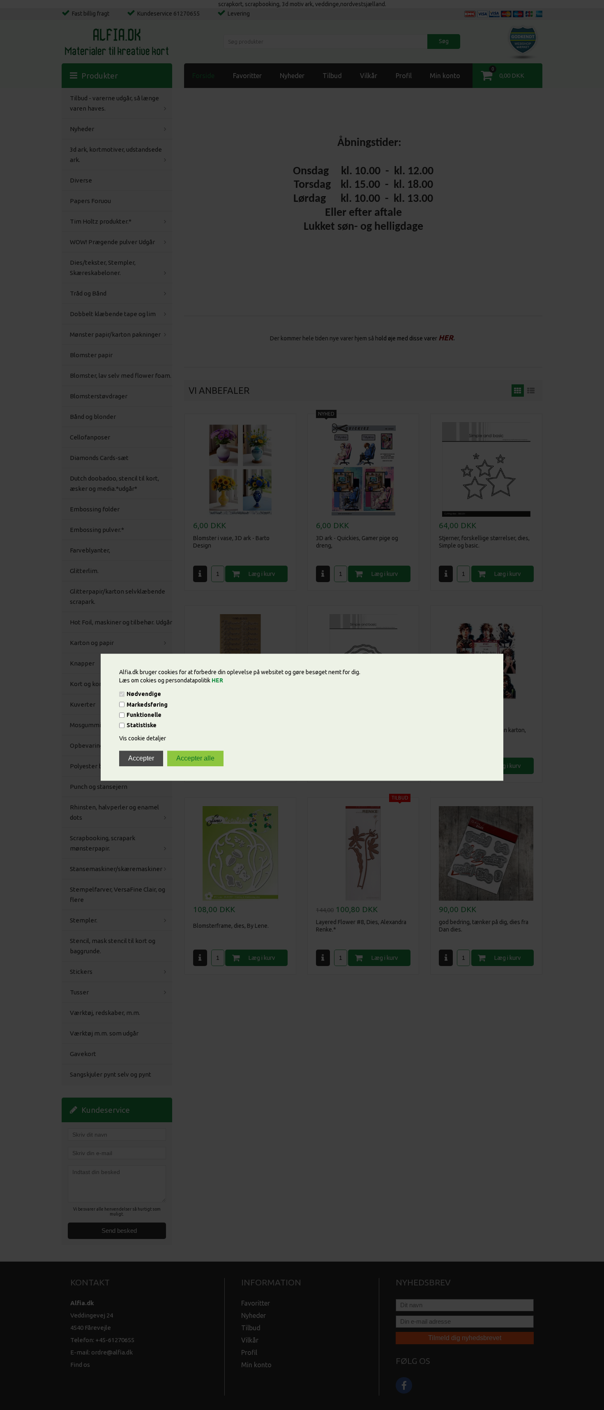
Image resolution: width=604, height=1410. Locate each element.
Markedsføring (147, 704)
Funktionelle (144, 715)
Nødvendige (144, 694)
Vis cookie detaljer (142, 738)
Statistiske (142, 725)
